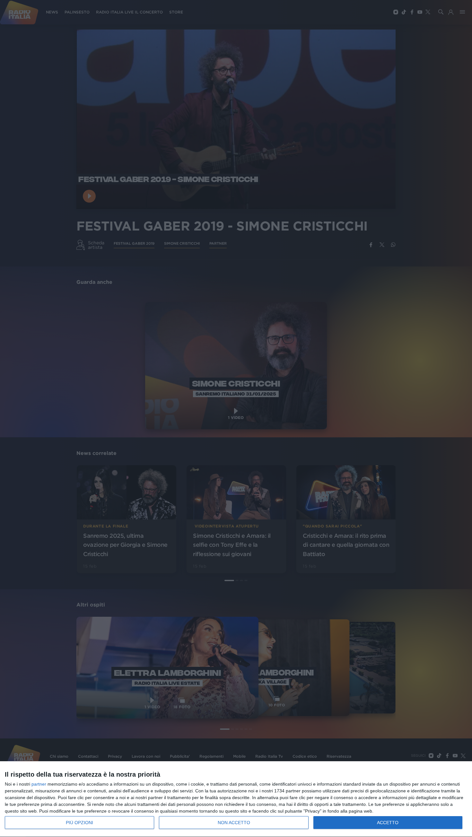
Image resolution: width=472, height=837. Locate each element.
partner (38, 784)
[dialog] (236, 799)
